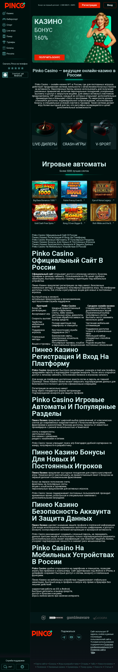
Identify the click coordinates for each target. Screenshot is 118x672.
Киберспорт (12, 19)
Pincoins (10, 54)
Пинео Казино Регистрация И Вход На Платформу (59, 237)
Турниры (11, 42)
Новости (98, 667)
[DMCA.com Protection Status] (56, 617)
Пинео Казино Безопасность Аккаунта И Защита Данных (62, 244)
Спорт (9, 25)
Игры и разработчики (69, 664)
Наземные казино (56, 667)
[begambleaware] (78, 617)
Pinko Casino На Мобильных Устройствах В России (59, 246)
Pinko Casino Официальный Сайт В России (54, 235)
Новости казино (105, 664)
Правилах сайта (98, 650)
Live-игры (11, 31)
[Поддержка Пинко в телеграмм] (22, 667)
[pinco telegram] (64, 637)
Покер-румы (86, 667)
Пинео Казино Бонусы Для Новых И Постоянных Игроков (63, 242)
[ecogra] (100, 616)
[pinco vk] (79, 637)
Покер (9, 36)
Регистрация (89, 5)
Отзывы (84, 664)
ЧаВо (93, 664)
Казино (10, 13)
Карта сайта (41, 664)
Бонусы (10, 48)
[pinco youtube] (71, 637)
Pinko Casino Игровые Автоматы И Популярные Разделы (63, 239)
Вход (110, 5)
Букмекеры (73, 667)
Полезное (41, 667)
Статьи (108, 667)
